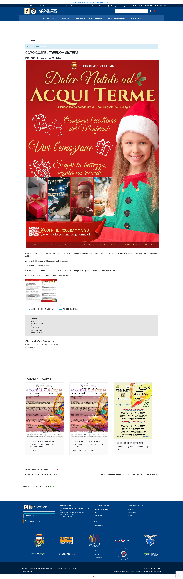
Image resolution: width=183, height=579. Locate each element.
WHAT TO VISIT (51, 18)
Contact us (29, 516)
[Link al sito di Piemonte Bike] (120, 554)
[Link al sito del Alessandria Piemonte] (93, 554)
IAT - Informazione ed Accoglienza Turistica (31, 6)
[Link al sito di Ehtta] (64, 554)
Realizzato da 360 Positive (152, 568)
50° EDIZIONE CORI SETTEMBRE (130, 443)
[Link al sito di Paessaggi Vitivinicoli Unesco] (147, 554)
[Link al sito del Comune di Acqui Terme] (36, 540)
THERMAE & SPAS (135, 18)
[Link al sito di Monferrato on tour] (35, 554)
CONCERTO (34, 332)
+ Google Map (31, 347)
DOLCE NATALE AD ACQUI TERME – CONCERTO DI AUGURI (129, 474)
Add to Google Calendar (42, 309)
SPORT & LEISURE (95, 18)
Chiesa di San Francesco (40, 341)
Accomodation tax (32, 521)
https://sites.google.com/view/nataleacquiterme (95, 270)
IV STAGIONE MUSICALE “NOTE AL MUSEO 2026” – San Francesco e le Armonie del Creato (42, 444)
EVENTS (109, 18)
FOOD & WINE (80, 18)
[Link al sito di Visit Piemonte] (119, 540)
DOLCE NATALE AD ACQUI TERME (41, 474)
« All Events (30, 41)
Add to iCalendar (70, 309)
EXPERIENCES (119, 18)
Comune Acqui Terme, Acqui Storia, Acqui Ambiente (90, 2)
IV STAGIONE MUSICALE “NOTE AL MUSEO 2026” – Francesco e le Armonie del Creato (88, 444)
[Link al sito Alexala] (63, 540)
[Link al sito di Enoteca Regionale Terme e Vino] (91, 540)
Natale (41, 332)
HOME (41, 18)
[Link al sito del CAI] (147, 540)
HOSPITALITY (66, 18)
